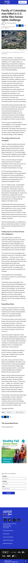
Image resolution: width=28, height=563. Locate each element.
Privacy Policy (6, 533)
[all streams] (26, 561)
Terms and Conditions (8, 537)
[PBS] (23, 552)
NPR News (9, 412)
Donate (23, 2)
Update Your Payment (8, 540)
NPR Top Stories (20, 412)
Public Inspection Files (8, 530)
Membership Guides (7, 543)
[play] (2, 561)
